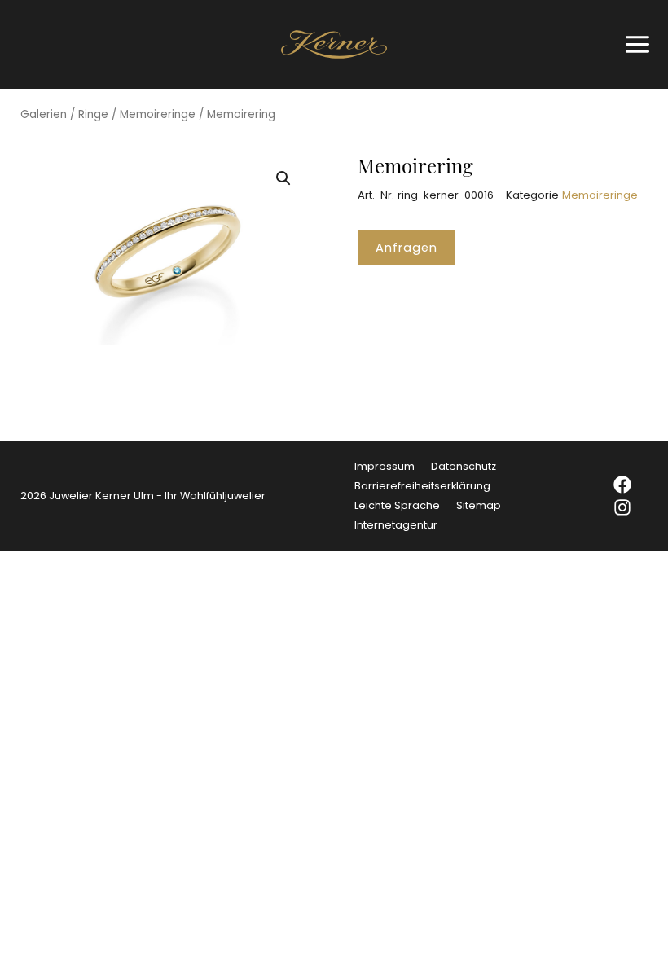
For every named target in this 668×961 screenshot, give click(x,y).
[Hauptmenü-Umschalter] (633, 44)
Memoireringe (158, 114)
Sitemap (478, 505)
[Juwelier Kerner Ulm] (334, 44)
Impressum (384, 466)
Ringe (93, 114)
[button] (283, 178)
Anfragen (406, 247)
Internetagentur (395, 525)
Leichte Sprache (397, 505)
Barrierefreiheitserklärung (422, 486)
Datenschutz (463, 466)
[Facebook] (622, 485)
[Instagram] (622, 507)
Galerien (43, 114)
